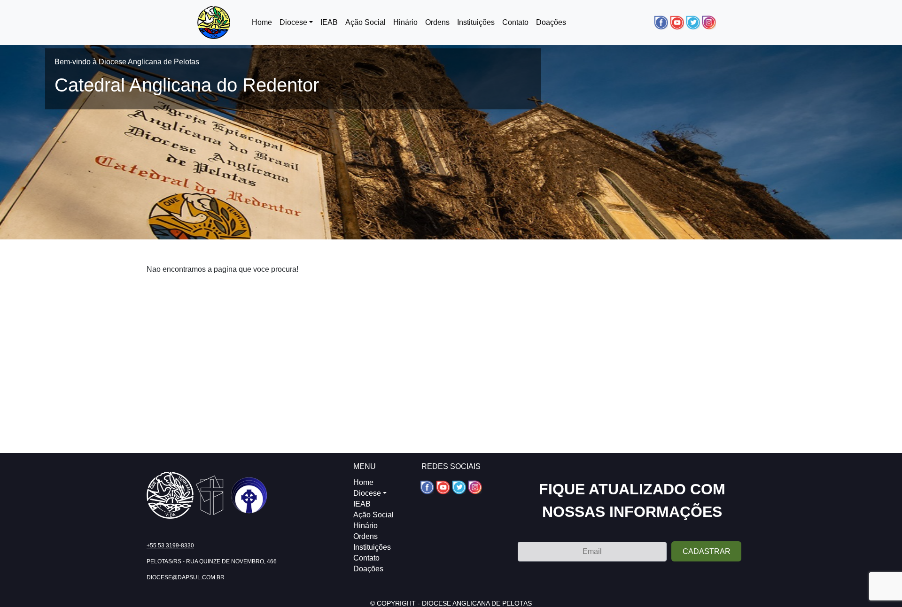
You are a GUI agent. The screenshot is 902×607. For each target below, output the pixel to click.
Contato (515, 22)
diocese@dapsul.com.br (186, 577)
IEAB (329, 22)
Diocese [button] (293, 22)
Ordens (437, 22)
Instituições (476, 22)
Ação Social (365, 22)
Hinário (405, 22)
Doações (551, 22)
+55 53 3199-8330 (170, 545)
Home (262, 22)
